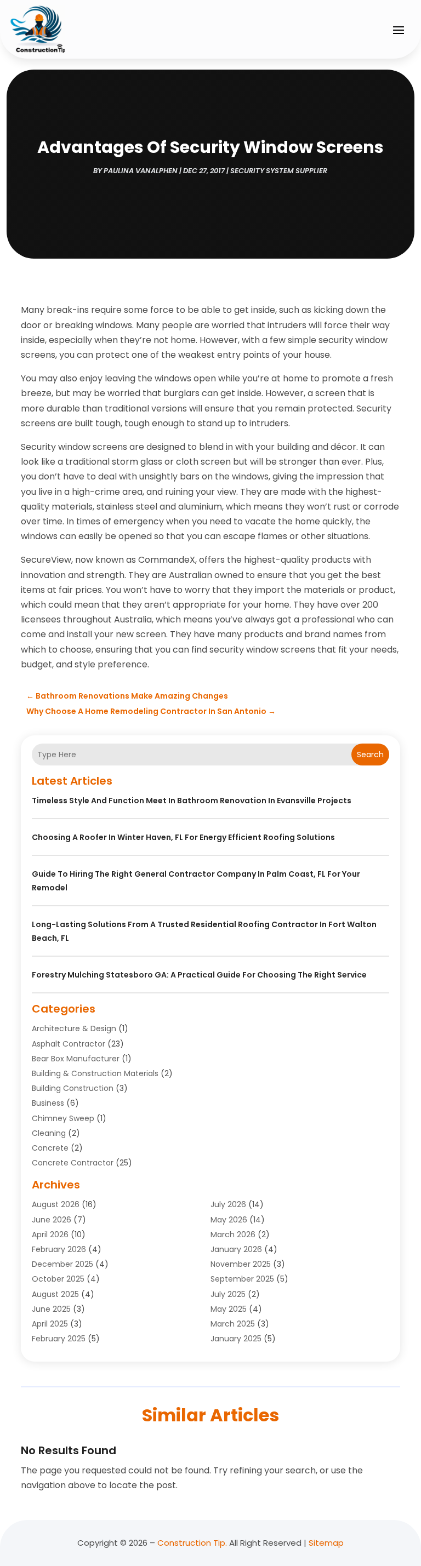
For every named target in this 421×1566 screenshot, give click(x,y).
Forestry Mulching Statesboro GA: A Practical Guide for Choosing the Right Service (199, 974)
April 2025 (50, 1323)
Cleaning (49, 1133)
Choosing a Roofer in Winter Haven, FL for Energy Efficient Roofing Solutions (183, 837)
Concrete (50, 1147)
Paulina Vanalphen (141, 170)
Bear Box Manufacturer (76, 1058)
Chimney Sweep (63, 1118)
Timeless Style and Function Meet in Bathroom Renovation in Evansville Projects (191, 800)
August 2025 (55, 1294)
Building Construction (72, 1088)
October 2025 (58, 1278)
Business (48, 1103)
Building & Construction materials (95, 1073)
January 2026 (236, 1249)
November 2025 (240, 1264)
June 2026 (51, 1219)
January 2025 (235, 1338)
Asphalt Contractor (68, 1043)
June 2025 (51, 1309)
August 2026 (55, 1204)
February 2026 (59, 1249)
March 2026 (232, 1234)
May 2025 (228, 1309)
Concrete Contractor (72, 1162)
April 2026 (50, 1234)
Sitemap (326, 1542)
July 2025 (228, 1294)
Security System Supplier (278, 170)
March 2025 (232, 1323)
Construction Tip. (192, 1542)
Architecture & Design (74, 1028)
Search (370, 754)
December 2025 (62, 1264)
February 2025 (59, 1338)
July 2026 (228, 1204)
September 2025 (242, 1278)
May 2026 (228, 1219)
